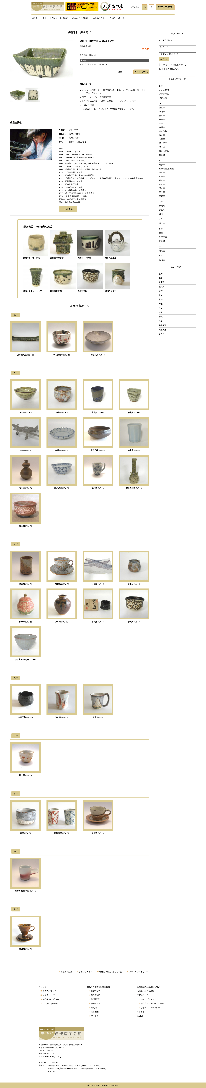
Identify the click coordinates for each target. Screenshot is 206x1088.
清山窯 (162, 188)
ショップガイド (85, 972)
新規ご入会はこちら (170, 69)
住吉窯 (162, 165)
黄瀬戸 (161, 282)
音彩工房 (163, 98)
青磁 (160, 304)
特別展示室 (95, 1003)
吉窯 (161, 123)
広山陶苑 (163, 131)
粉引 (160, 312)
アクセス (111, 18)
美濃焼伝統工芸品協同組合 (148, 987)
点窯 (161, 214)
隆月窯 (162, 260)
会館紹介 (53, 18)
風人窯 (162, 223)
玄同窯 (162, 139)
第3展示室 (95, 999)
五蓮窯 (162, 112)
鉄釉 (160, 308)
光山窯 (162, 116)
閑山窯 (162, 155)
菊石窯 (162, 147)
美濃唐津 (162, 330)
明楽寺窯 (163, 237)
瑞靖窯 (162, 196)
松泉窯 (162, 180)
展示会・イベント (39, 18)
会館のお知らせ (49, 991)
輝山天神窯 (164, 151)
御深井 (161, 317)
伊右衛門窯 (164, 94)
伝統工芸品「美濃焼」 (80, 18)
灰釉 (160, 295)
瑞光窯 (162, 192)
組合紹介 (64, 18)
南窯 (161, 233)
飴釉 (160, 321)
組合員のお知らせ (50, 1003)
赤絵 (160, 299)
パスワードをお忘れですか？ (174, 65)
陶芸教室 (95, 1012)
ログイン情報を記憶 (169, 54)
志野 (160, 274)
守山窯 (162, 173)
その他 (161, 334)
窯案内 (94, 1008)
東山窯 (162, 210)
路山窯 (162, 241)
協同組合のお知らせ (51, 999)
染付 (160, 291)
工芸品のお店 (98, 18)
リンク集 (140, 1012)
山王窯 (162, 176)
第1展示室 (95, 991)
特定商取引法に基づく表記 (110, 972)
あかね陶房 (164, 90)
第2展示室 (95, 995)
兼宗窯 (162, 119)
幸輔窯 (162, 127)
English (121, 18)
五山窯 (162, 108)
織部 (160, 278)
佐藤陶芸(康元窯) (166, 169)
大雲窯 (162, 206)
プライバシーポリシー (138, 972)
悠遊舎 (162, 251)
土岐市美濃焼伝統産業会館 (98, 987)
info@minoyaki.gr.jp (53, 1057)
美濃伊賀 (162, 325)
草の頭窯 (163, 143)
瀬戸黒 (161, 287)
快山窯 (162, 135)
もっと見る (68, 209)
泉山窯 (162, 184)
